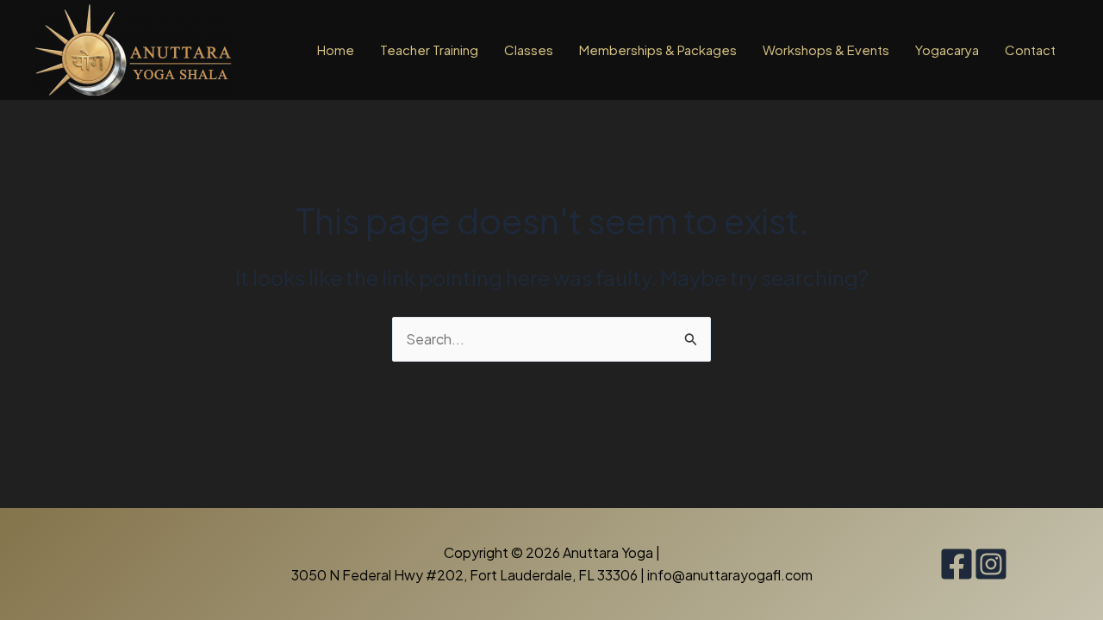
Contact (1030, 49)
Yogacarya (947, 49)
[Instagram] (991, 564)
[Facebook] (956, 564)
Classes (528, 49)
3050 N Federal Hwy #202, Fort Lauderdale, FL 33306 (465, 575)
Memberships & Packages (658, 49)
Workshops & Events (826, 49)
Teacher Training (429, 49)
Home (335, 49)
